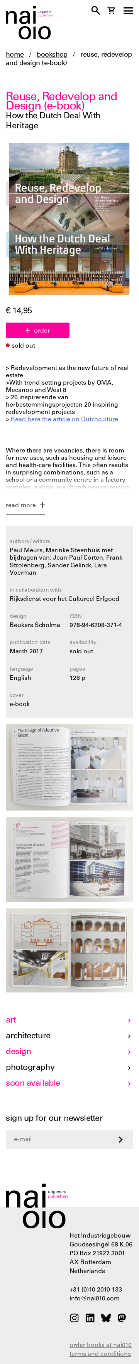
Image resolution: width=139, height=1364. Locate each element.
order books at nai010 (101, 1345)
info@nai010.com (95, 1299)
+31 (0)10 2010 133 (96, 1290)
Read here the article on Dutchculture (63, 420)
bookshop (52, 55)
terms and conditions (100, 1354)
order (42, 331)
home (15, 55)
